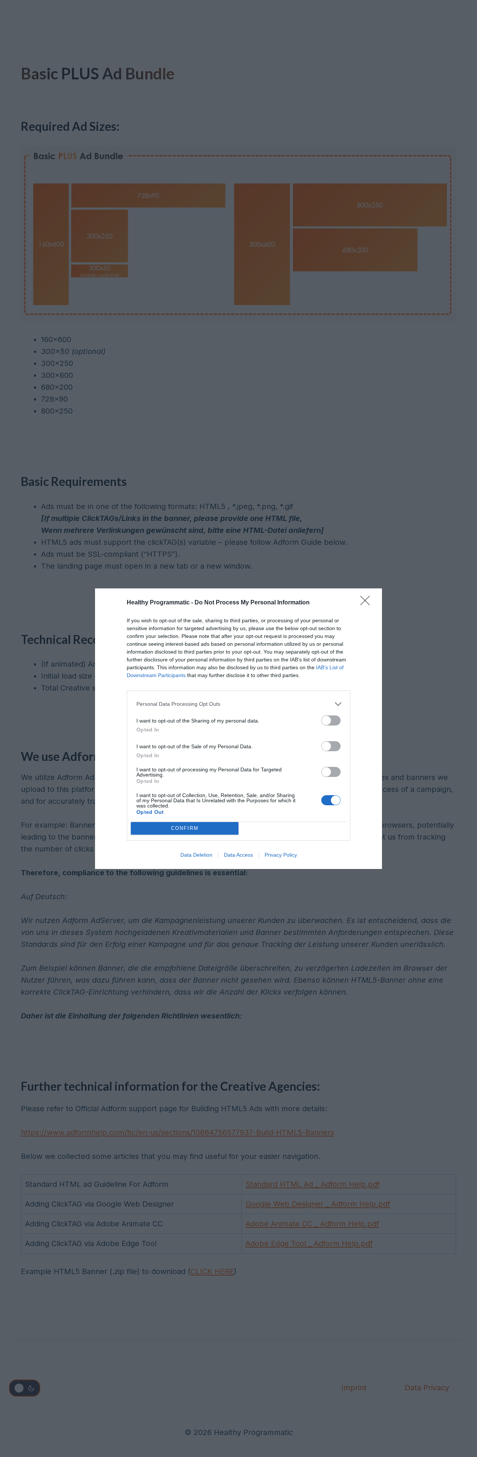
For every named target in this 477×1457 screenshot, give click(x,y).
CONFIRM (185, 828)
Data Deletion (196, 855)
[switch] (331, 720)
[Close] (367, 603)
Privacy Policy (281, 855)
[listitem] (238, 704)
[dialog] (238, 728)
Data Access (238, 855)
